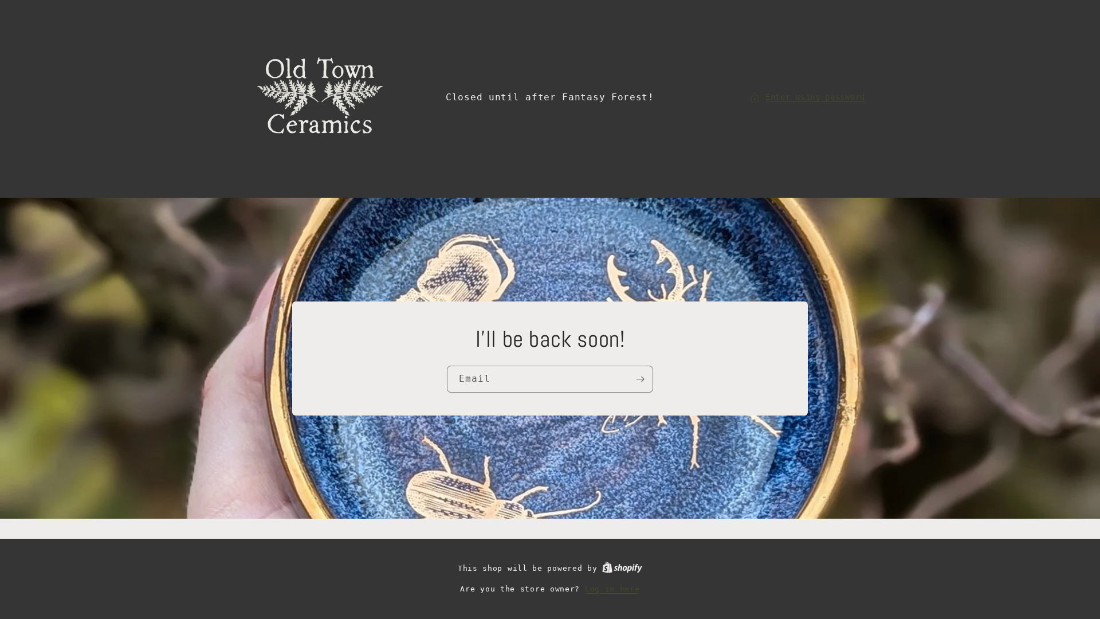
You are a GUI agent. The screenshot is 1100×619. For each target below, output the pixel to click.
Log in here (612, 589)
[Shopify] (622, 568)
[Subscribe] (640, 379)
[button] (807, 97)
